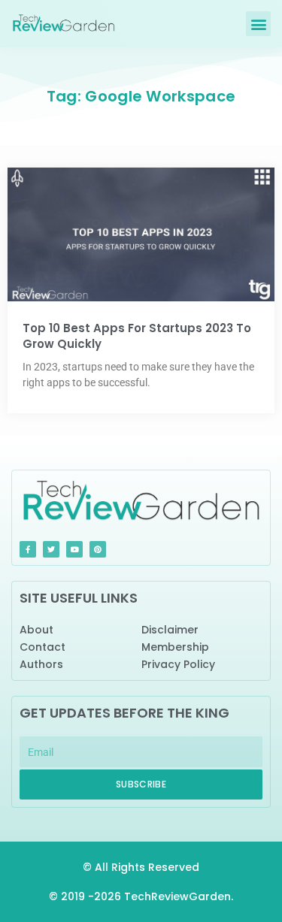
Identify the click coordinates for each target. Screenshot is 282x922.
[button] (258, 23)
